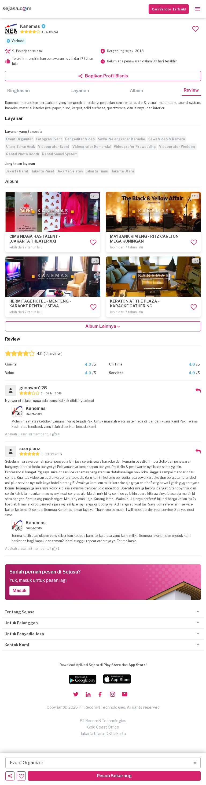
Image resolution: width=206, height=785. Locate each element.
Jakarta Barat (17, 171)
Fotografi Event (49, 139)
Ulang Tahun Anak (20, 147)
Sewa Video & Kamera (166, 139)
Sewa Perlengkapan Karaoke (121, 139)
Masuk (19, 590)
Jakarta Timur (97, 171)
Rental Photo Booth (22, 154)
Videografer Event (53, 147)
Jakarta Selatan (70, 171)
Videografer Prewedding (135, 147)
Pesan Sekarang (114, 775)
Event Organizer (19, 139)
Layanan (80, 90)
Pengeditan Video (80, 139)
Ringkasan (18, 90)
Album (136, 90)
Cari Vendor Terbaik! (169, 9)
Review (191, 90)
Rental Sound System (59, 154)
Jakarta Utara (123, 171)
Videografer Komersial (91, 147)
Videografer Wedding (177, 147)
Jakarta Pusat (43, 171)
